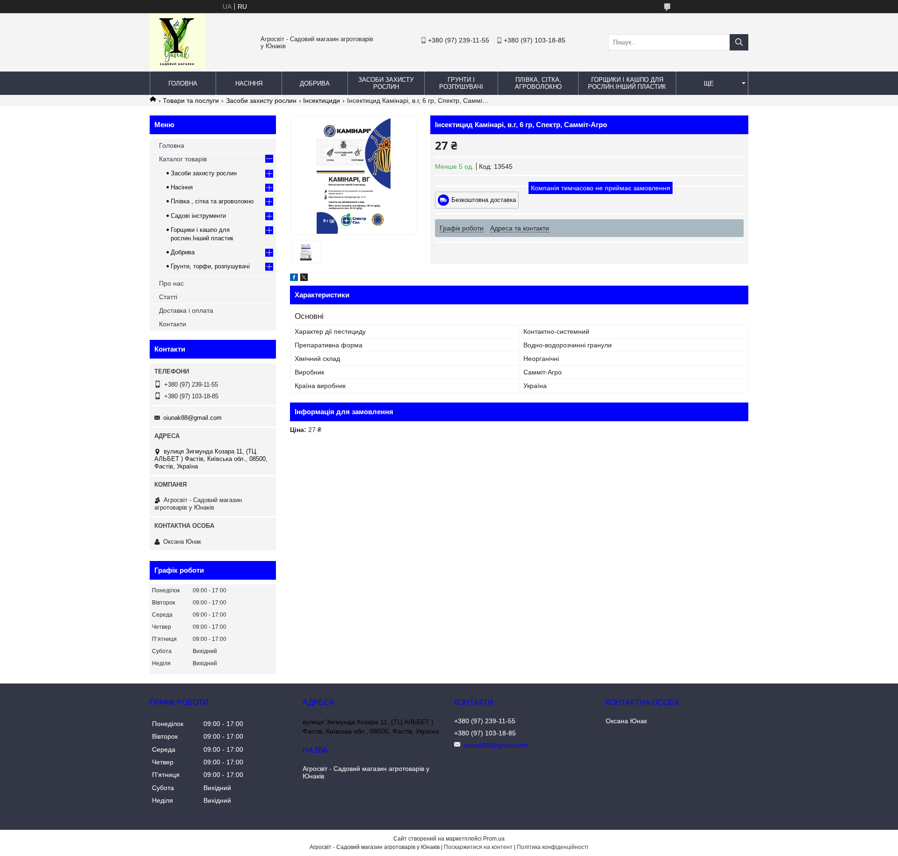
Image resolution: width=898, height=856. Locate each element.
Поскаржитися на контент (478, 847)
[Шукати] (739, 42)
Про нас (171, 283)
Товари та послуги (191, 100)
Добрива (315, 83)
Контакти (172, 324)
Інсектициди (321, 100)
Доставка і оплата (186, 310)
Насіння (248, 83)
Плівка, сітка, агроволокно (538, 83)
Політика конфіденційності (552, 847)
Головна (182, 83)
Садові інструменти (198, 215)
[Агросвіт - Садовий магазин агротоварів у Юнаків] (178, 67)
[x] (304, 278)
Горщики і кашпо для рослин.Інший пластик (627, 83)
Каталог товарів (183, 159)
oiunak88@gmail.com (192, 417)
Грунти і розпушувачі (461, 83)
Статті (168, 297)
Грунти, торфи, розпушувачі (210, 266)
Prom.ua (494, 838)
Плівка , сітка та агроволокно (212, 201)
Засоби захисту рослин (385, 83)
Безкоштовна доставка (483, 199)
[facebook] (294, 278)
